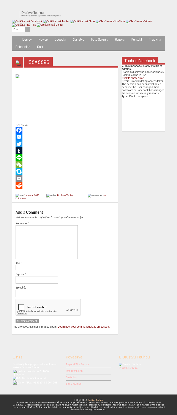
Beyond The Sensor (77, 364)
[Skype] (65, 171)
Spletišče (21, 287)
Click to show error (133, 78)
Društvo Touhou (65, 195)
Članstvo (78, 39)
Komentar (22, 223)
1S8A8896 (38, 62)
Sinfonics (71, 377)
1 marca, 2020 (31, 195)
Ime (19, 263)
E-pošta (21, 274)
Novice (43, 39)
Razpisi (120, 39)
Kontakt (136, 39)
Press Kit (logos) (128, 367)
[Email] (65, 178)
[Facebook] (65, 130)
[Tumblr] (65, 150)
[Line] (65, 157)
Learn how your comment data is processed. (84, 326)
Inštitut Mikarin (74, 370)
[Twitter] (65, 143)
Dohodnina (23, 47)
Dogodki (60, 39)
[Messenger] (65, 137)
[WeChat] (65, 164)
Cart (40, 47)
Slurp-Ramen (74, 383)
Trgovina (155, 39)
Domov (27, 39)
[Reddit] (65, 185)
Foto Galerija (99, 39)
